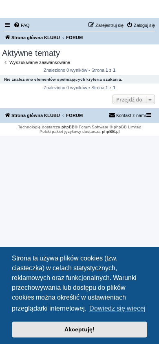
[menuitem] (21, 25)
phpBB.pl (110, 131)
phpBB (68, 127)
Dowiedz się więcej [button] (117, 308)
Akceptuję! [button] (79, 329)
